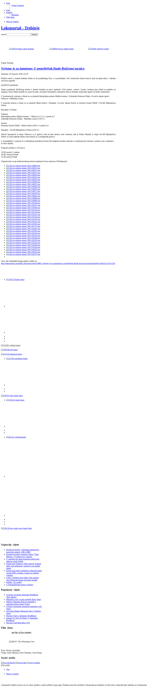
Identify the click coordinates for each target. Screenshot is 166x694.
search (4, 34)
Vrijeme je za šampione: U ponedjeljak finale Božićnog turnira (42, 68)
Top (7, 669)
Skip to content (12, 21)
